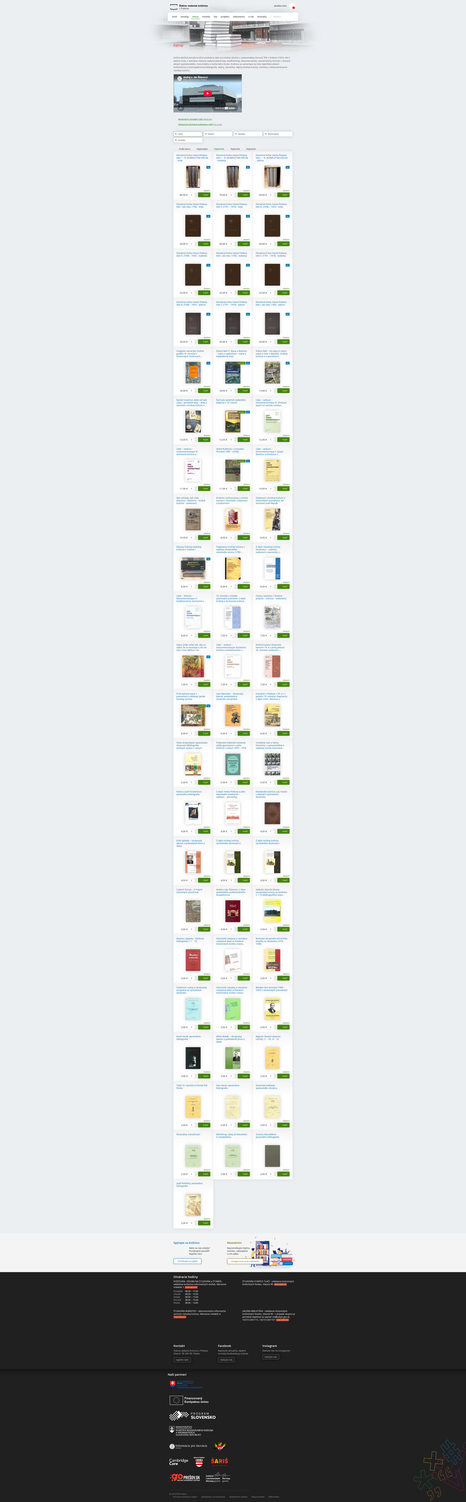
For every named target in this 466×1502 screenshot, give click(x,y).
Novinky (206, 16)
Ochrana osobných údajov (185, 1496)
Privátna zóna (280, 5)
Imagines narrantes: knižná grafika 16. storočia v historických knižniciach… (190, 354)
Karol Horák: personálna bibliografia (188, 1038)
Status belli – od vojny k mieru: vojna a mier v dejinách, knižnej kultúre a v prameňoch (271, 354)
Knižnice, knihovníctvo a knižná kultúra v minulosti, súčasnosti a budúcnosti (232, 500)
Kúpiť (205, 194)
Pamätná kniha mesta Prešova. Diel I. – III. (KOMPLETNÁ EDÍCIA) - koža (192, 158)
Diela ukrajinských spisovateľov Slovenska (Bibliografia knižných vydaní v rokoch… (192, 745)
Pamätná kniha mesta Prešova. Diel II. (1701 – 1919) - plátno (231, 303)
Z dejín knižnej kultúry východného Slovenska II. (228, 842)
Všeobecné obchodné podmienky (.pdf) (200, 124)
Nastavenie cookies (238, 1496)
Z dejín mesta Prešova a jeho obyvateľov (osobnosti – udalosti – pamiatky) (230, 794)
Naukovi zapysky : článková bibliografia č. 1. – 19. (190, 940)
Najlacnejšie (202, 149)
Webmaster (274, 1496)
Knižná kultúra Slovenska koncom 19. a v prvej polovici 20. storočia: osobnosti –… (270, 647)
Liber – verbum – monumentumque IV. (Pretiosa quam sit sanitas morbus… (271, 402)
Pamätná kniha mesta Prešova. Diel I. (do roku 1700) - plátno (271, 303)
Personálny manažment (188, 1134)
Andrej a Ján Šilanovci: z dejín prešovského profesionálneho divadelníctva (231, 892)
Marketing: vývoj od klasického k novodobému (231, 1135)
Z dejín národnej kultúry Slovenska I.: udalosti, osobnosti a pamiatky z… (268, 549)
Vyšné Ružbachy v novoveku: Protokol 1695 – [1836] (230, 450)
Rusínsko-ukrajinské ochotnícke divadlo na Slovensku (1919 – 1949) (271, 941)
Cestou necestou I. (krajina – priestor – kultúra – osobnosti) (271, 597)
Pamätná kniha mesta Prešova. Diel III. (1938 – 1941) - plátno (192, 303)
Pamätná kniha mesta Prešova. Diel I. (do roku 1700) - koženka (231, 254)
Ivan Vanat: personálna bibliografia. (227, 1086)
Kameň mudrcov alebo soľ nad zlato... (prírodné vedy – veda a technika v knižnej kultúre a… (191, 402)
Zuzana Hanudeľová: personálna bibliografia (267, 1135)
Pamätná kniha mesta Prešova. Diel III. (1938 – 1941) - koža (271, 205)
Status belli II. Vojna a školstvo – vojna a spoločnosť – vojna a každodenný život (231, 354)
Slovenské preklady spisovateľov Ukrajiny (266, 1086)
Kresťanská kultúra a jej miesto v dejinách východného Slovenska (271, 794)
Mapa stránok (258, 1496)
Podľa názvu (184, 149)
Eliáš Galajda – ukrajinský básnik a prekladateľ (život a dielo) (190, 843)
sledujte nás (226, 1359)
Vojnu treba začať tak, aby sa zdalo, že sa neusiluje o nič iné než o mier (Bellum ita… (191, 647)
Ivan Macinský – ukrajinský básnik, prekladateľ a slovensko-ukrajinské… (229, 696)
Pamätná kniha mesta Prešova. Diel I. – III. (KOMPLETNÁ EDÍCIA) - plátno (271, 158)
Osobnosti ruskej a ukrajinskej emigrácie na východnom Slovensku (191, 990)
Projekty (225, 16)
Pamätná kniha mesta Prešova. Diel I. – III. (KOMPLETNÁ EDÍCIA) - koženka (232, 158)
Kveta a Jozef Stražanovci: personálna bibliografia (189, 793)
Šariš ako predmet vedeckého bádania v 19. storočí (231, 401)
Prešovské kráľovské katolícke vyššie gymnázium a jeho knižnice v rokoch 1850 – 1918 (231, 745)
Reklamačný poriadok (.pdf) (195, 119)
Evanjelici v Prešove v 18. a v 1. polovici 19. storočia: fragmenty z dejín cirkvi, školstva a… (271, 696)
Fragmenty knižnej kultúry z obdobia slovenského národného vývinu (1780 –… (230, 549)
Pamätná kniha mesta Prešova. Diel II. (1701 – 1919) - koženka (271, 254)
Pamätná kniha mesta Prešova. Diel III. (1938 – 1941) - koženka (192, 254)
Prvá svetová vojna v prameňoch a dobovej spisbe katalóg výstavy (190, 696)
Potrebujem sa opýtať (187, 1261)
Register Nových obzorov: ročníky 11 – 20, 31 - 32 (268, 1038)
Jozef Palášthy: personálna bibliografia (189, 1184)
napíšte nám (182, 1359)
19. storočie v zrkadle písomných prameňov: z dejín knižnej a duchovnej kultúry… (231, 598)
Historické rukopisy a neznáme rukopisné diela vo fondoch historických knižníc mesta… (231, 941)
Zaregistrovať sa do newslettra (245, 1261)
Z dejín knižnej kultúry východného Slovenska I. (268, 842)
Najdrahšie (219, 149)
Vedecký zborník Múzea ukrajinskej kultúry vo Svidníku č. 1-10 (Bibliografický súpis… (271, 892)
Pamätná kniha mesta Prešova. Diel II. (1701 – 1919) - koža (231, 205)
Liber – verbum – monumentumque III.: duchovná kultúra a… (187, 451)
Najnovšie (235, 149)
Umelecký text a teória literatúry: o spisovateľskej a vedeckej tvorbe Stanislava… (270, 745)
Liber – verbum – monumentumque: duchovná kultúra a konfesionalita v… (231, 647)
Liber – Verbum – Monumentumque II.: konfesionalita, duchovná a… (190, 598)
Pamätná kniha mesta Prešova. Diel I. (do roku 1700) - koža (192, 205)
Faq (215, 16)
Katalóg (185, 16)
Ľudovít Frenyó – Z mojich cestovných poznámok (189, 891)
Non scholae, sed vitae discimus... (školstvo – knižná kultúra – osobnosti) (190, 500)
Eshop (195, 16)
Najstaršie (251, 149)
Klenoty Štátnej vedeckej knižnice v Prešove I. (188, 548)
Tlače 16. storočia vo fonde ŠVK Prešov (191, 1086)
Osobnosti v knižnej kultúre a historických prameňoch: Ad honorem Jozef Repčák (270, 500)
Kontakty (262, 16)
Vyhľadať (293, 17)
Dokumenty (239, 16)
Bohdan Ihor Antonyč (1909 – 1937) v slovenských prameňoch (271, 989)
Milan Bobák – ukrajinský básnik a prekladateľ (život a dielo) (230, 1039)
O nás (251, 16)
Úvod (174, 16)
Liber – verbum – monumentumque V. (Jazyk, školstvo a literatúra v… (270, 451)
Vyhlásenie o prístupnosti (213, 1496)
